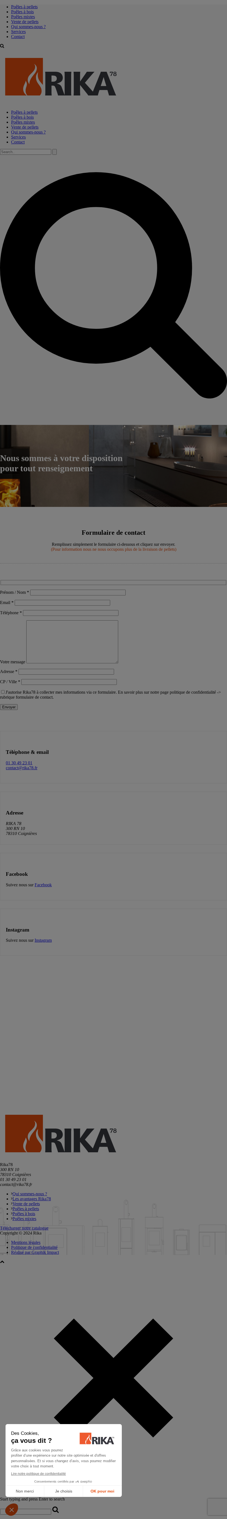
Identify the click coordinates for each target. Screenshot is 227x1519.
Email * (7, 602)
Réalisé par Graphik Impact (35, 1252)
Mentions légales (25, 1242)
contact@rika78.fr (21, 767)
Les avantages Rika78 (31, 1198)
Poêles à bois (22, 11)
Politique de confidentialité (34, 1247)
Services (18, 31)
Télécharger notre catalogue (24, 1228)
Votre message (13, 661)
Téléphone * (11, 612)
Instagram (43, 940)
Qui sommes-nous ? (28, 26)
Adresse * (9, 671)
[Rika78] (61, 102)
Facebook (43, 884)
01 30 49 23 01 (19, 762)
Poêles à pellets (24, 6)
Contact (18, 36)
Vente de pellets (24, 21)
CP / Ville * (10, 681)
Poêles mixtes (23, 16)
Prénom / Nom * (15, 592)
